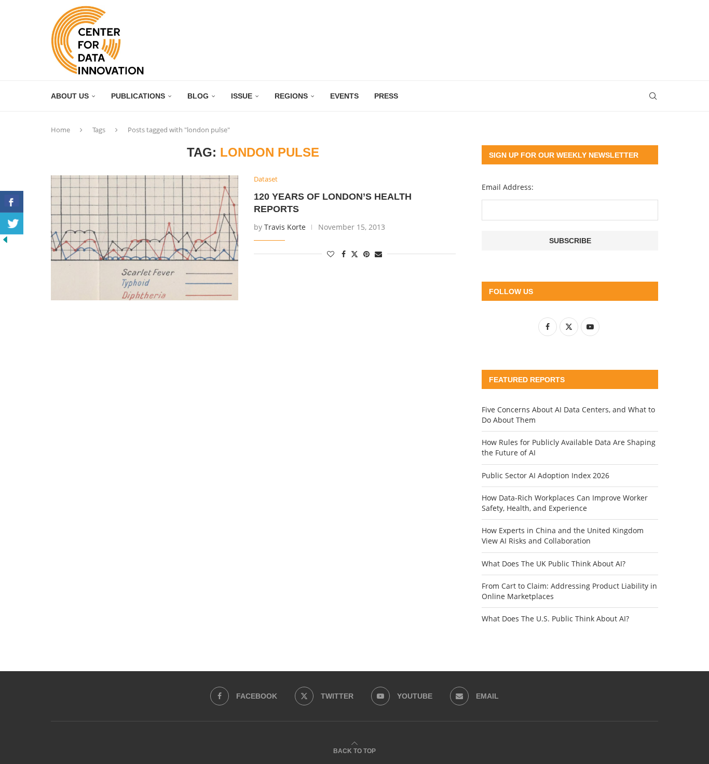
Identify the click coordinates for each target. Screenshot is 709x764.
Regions (291, 96)
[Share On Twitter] (11, 223)
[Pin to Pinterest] (366, 254)
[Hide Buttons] (5, 239)
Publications (138, 96)
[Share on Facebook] (344, 254)
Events (344, 96)
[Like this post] (330, 254)
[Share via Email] (378, 254)
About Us (70, 96)
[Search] (653, 96)
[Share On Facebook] (11, 202)
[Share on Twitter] (354, 254)
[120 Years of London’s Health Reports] (144, 237)
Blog (198, 96)
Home (60, 129)
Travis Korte (285, 227)
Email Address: (508, 187)
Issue (241, 96)
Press (386, 96)
